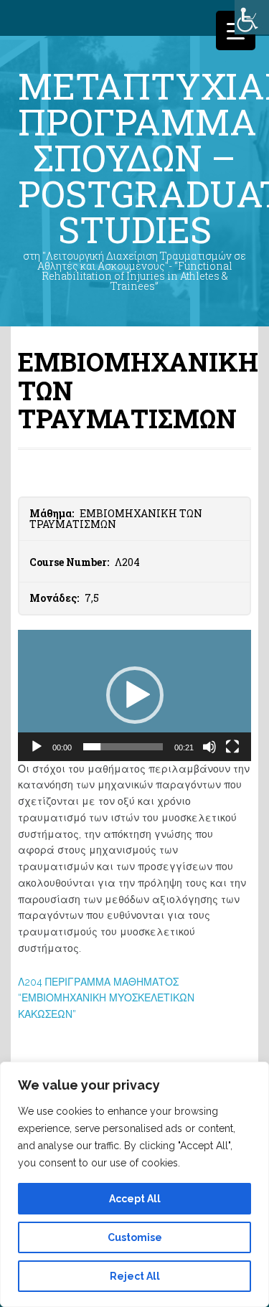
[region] (134, 1184)
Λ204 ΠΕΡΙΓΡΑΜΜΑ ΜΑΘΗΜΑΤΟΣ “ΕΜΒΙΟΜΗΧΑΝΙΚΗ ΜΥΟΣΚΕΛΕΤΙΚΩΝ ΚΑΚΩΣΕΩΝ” (106, 998)
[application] (134, 695)
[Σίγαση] (209, 747)
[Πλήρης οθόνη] (232, 747)
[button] (135, 695)
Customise (135, 1237)
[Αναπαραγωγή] (36, 747)
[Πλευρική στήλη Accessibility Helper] (252, 17)
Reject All (135, 1276)
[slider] (123, 746)
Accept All (135, 1198)
